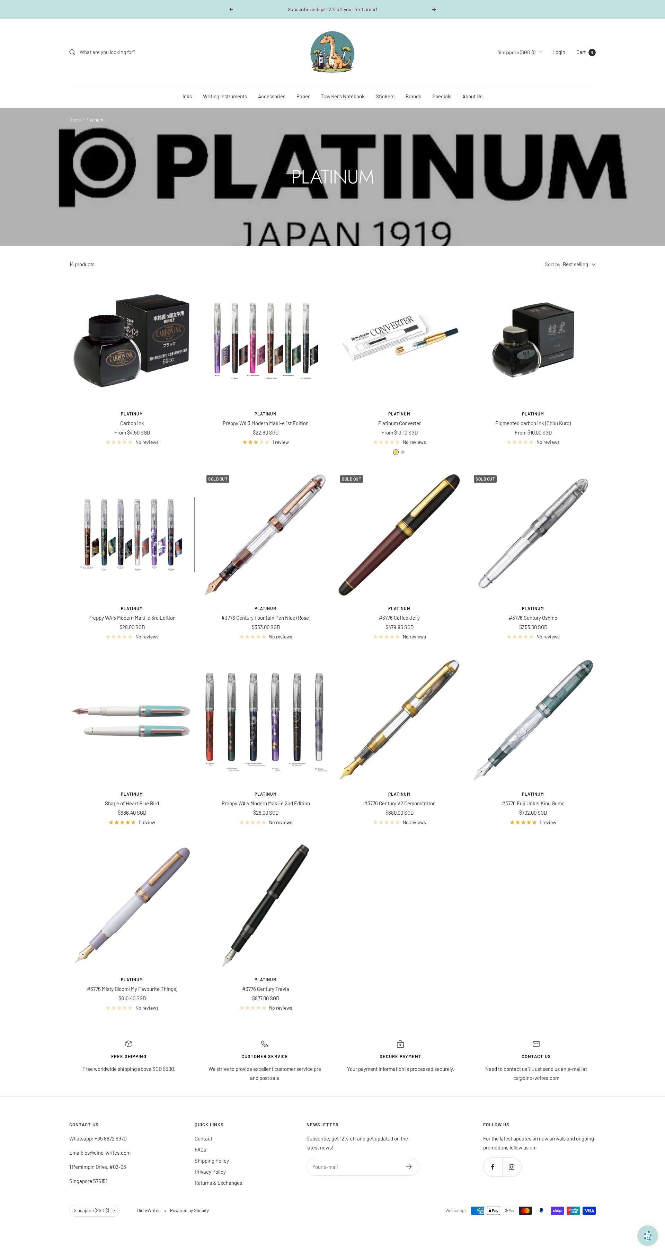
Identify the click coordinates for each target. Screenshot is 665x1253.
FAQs (200, 1149)
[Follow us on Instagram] (511, 1166)
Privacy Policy (210, 1172)
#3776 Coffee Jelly (399, 618)
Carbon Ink (132, 423)
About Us (472, 96)
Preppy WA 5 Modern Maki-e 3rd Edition (132, 618)
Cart (584, 52)
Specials (441, 96)
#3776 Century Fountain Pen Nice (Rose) (265, 618)
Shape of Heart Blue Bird (132, 803)
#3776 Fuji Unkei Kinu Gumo (533, 803)
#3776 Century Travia (265, 989)
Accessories (271, 96)
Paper (303, 96)
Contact (203, 1138)
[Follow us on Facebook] (492, 1166)
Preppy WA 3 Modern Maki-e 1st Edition (266, 423)
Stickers (385, 96)
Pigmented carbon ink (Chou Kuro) (533, 423)
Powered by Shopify (189, 1210)
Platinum (132, 413)
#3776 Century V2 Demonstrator (399, 803)
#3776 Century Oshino (533, 618)
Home (75, 120)
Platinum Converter (399, 423)
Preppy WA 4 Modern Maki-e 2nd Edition (266, 803)
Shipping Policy (212, 1160)
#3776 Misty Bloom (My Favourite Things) (132, 989)
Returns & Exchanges (218, 1183)
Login (558, 52)
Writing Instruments (225, 96)
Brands (413, 96)
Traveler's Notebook (343, 96)
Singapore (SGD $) (516, 52)
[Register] (409, 1166)
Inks (187, 96)
